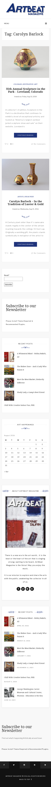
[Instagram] (24, 765)
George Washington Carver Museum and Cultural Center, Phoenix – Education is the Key (30, 692)
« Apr (6, 472)
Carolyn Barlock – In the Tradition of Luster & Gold (26, 203)
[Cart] (45, 765)
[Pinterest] (35, 765)
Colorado (18, 84)
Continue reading (25, 135)
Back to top (24, 779)
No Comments (40, 144)
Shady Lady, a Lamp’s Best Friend (30, 392)
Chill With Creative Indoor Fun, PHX (19, 405)
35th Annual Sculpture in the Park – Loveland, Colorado (25, 90)
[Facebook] (4, 765)
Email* (7, 275)
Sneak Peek (29, 197)
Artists (20, 197)
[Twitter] (14, 765)
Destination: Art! (30, 84)
